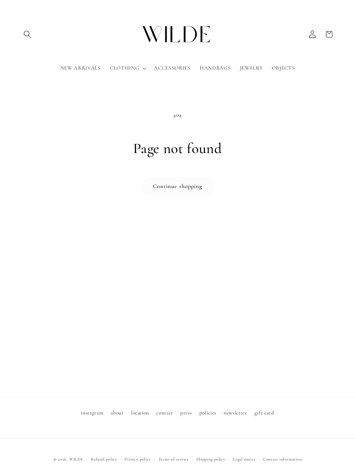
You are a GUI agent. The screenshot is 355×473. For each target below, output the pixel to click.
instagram (92, 413)
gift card (264, 413)
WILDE (76, 459)
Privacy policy (137, 459)
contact (164, 413)
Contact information (282, 459)
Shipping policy (210, 459)
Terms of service (173, 459)
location (140, 413)
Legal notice (244, 459)
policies (207, 413)
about (117, 413)
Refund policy (104, 459)
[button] (27, 34)
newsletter (235, 413)
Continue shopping (177, 186)
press (186, 413)
